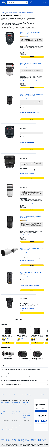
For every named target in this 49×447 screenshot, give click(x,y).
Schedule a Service (15, 406)
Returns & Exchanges (5, 406)
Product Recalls (4, 409)
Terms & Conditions (8, 440)
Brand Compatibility (31, 27)
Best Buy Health (26, 411)
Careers (24, 423)
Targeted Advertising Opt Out (39, 440)
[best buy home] (4, 2)
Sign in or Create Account (40, 400)
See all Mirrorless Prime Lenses (27, 142)
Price (17, 27)
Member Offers (15, 427)
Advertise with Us (26, 406)
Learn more (40, 416)
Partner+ (24, 417)
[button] (32, 2)
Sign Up (40, 411)
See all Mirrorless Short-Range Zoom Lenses (29, 49)
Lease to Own (3, 425)
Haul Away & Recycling (16, 411)
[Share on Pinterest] (44, 421)
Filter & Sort (5, 27)
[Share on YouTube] (36, 421)
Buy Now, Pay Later (4, 427)
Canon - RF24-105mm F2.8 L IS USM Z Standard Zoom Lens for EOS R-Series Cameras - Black (30, 217)
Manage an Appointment (17, 407)
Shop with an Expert (16, 404)
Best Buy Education (26, 413)
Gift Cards (3, 413)
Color (11, 27)
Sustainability (25, 427)
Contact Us (14, 413)
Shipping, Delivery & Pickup (6, 404)
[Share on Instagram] (38, 421)
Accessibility (3, 439)
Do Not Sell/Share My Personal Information (27, 440)
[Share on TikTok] (40, 421)
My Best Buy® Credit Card (6, 422)
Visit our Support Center (16, 402)
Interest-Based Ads (15, 440)
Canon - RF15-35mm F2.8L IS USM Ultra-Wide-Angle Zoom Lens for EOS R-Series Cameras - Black (31, 95)
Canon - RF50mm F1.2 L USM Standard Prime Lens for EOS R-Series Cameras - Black (31, 127)
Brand (23, 27)
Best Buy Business (26, 415)
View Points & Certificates (17, 425)
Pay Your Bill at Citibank (5, 423)
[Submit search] (27, 2)
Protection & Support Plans (17, 409)
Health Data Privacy (22, 440)
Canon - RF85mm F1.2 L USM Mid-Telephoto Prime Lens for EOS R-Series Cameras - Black (31, 157)
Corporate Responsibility (27, 425)
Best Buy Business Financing (6, 429)
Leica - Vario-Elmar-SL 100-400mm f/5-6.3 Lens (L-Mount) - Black (31, 273)
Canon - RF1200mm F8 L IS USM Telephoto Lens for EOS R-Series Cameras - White (31, 249)
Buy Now (32, 56)
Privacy (12, 439)
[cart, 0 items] (46, 2)
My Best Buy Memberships (17, 423)
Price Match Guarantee (5, 407)
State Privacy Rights (19, 440)
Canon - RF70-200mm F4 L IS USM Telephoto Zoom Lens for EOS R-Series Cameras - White (31, 64)
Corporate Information (27, 422)
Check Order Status (5, 402)
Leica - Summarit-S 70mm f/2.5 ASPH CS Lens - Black (30, 297)
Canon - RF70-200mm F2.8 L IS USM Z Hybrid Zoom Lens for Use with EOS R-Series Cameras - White (31, 185)
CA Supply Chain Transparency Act (44, 440)
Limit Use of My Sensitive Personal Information (33, 440)
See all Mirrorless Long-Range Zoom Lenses (29, 80)
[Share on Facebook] (42, 421)
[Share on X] (46, 421)
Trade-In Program (4, 411)
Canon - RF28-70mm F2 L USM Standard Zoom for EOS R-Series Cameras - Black (31, 33)
